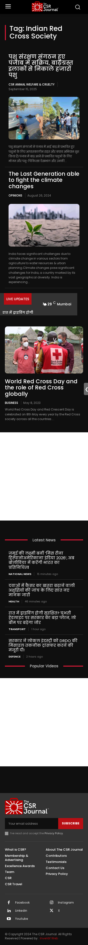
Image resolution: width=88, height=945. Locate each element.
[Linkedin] (9, 911)
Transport (17, 629)
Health (14, 601)
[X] (51, 911)
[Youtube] (9, 919)
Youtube (21, 919)
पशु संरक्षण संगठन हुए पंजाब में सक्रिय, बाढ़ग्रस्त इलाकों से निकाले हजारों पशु (41, 66)
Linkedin (21, 911)
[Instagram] (51, 903)
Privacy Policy (53, 833)
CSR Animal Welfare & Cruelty (32, 84)
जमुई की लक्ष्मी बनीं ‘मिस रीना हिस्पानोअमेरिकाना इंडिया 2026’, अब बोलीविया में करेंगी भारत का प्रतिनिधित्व (41, 560)
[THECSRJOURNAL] (45, 6)
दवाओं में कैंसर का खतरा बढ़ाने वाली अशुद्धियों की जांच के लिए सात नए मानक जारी (42, 590)
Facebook (22, 903)
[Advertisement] (44, 476)
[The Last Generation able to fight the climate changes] (44, 225)
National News (20, 574)
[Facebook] (9, 903)
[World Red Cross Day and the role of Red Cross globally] (44, 349)
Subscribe (70, 823)
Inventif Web (49, 938)
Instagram (66, 903)
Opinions (15, 195)
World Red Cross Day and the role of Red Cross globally (41, 387)
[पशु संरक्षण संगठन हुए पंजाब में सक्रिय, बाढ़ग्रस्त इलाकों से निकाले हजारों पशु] (44, 118)
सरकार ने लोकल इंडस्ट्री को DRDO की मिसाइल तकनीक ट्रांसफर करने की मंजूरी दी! (43, 645)
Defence (15, 657)
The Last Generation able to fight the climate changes (44, 180)
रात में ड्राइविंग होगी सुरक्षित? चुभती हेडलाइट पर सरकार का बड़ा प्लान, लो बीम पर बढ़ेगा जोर (42, 617)
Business (11, 403)
